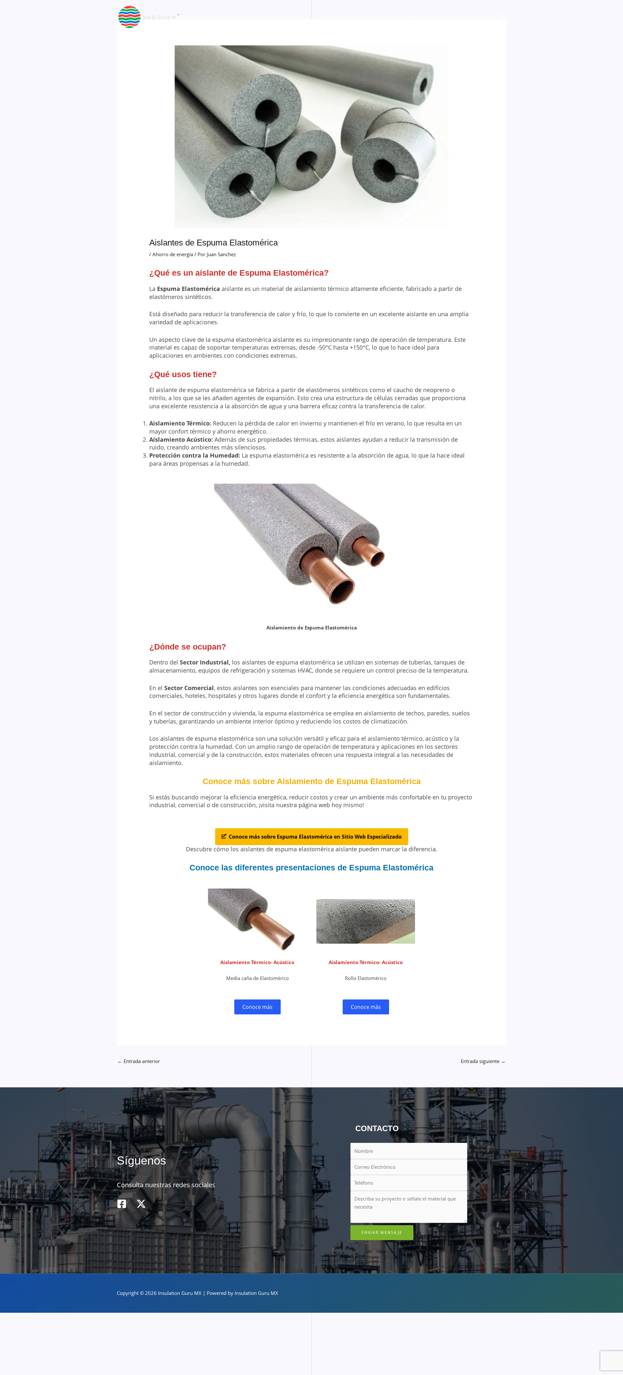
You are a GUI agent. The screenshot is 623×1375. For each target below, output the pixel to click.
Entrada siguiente (483, 1061)
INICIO (359, 17)
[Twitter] (141, 1204)
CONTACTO (330, 17)
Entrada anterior (138, 1061)
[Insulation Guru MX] (149, 16)
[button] (503, 17)
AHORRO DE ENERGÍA (400, 17)
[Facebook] (122, 1204)
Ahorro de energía (173, 254)
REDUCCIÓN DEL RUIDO (462, 17)
